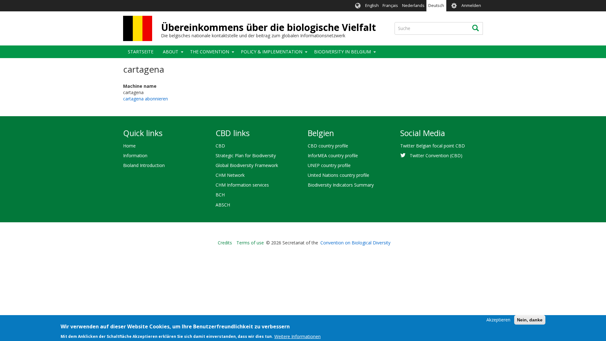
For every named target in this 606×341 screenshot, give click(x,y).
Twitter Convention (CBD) (436, 156)
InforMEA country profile (333, 156)
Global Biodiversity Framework (247, 165)
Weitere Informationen (297, 336)
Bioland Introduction (144, 165)
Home (129, 146)
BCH (220, 195)
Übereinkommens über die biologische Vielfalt (268, 27)
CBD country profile (328, 146)
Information (135, 156)
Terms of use (250, 243)
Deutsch (436, 5)
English (372, 5)
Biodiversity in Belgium (342, 52)
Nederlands (413, 5)
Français (390, 5)
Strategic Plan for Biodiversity (246, 156)
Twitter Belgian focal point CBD (432, 146)
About (170, 52)
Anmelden (471, 5)
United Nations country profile (338, 175)
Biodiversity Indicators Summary (341, 185)
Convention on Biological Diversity (355, 243)
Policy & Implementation (271, 52)
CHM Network (230, 175)
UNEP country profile (329, 165)
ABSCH (223, 205)
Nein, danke (530, 319)
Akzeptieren (498, 320)
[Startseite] (137, 28)
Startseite (140, 52)
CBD (220, 146)
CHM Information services (242, 185)
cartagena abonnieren (145, 99)
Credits (225, 243)
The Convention (209, 52)
